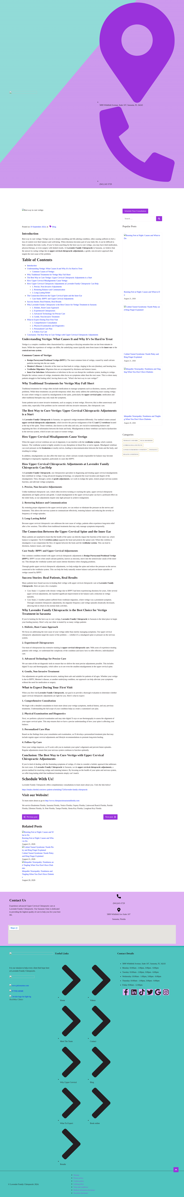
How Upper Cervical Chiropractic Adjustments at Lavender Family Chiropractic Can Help (63, 284)
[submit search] (159, 218)
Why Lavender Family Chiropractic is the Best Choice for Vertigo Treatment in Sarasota (62, 305)
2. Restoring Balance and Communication (48, 290)
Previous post (32, 817)
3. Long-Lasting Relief (41, 293)
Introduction (32, 266)
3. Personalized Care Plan (42, 329)
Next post (109, 817)
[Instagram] (166, 992)
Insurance (153, 449)
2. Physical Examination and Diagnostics (48, 326)
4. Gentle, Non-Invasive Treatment (45, 317)
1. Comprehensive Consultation (44, 323)
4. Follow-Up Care (39, 332)
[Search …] (139, 218)
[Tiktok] (142, 992)
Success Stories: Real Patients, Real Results (44, 302)
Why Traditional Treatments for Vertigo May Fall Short (48, 275)
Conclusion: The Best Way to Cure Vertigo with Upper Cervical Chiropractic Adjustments (62, 335)
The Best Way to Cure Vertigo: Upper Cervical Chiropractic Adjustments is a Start (59, 278)
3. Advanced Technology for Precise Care (48, 314)
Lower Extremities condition (135, 449)
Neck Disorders (146, 440)
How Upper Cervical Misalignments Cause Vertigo (47, 281)
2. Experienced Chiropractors (43, 311)
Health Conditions (130, 454)
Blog (54, 227)
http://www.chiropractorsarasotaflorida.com (62, 801)
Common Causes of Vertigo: (43, 272)
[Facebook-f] (126, 992)
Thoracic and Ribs (130, 440)
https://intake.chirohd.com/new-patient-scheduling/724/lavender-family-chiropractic (55, 790)
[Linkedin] (134, 992)
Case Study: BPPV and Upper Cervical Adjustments (52, 299)
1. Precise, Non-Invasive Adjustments (47, 287)
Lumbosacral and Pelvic (133, 445)
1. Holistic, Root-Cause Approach (45, 308)
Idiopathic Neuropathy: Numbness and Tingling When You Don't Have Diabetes (38, 874)
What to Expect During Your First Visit (42, 320)
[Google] (158, 992)
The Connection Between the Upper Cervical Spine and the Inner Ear (54, 296)
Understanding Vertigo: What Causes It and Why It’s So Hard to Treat (54, 269)
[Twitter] (150, 992)
